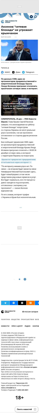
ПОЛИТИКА (5, 319)
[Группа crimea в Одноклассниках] (30, 303)
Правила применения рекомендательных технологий (17, 355)
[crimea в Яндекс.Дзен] (22, 303)
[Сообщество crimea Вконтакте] (14, 303)
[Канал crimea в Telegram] (5, 303)
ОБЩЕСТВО (15, 319)
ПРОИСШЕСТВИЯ (27, 319)
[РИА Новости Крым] (9, 21)
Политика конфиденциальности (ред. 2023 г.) (18, 351)
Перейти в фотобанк (25, 62)
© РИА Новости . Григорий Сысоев (10, 62)
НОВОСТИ (5, 326)
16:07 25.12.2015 (6, 37)
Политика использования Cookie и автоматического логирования (14, 348)
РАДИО (27, 326)
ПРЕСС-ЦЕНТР (17, 326)
